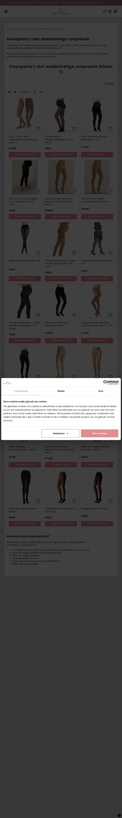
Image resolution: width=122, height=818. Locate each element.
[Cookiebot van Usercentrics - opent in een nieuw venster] (106, 382)
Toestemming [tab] (21, 391)
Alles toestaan (99, 433)
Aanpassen (59, 433)
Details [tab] (61, 391)
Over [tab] (100, 391)
